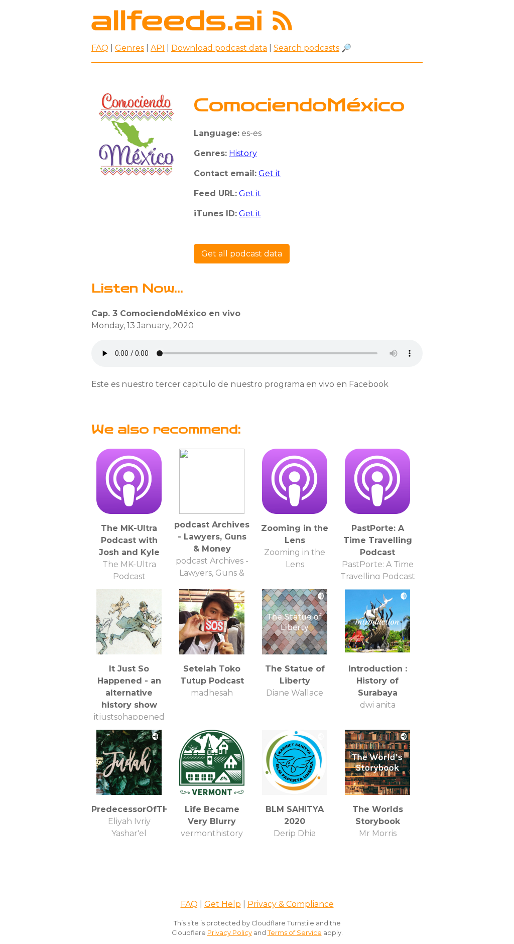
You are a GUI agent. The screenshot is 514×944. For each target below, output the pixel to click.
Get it (270, 173)
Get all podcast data (241, 253)
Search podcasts (306, 48)
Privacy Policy (229, 932)
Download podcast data (219, 48)
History (243, 153)
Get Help (222, 904)
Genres (129, 48)
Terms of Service (295, 932)
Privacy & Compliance (290, 904)
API (158, 48)
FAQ (99, 48)
